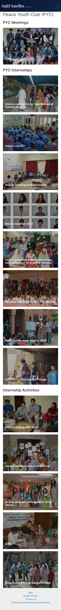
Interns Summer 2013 (19, 223)
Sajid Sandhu (12, 5)
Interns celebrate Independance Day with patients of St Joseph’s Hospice (28, 261)
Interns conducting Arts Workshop (27, 466)
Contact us (30, 599)
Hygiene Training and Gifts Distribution (30, 301)
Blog (30, 592)
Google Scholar (30, 596)
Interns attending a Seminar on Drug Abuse (28, 503)
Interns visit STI (15, 145)
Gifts (8, 543)
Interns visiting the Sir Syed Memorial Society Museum (29, 106)
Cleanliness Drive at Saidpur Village (28, 582)
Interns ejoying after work (21, 427)
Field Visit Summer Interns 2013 (25, 340)
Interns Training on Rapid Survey (26, 184)
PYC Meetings (14, 59)
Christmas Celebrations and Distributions (30, 602)
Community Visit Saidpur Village (25, 379)
